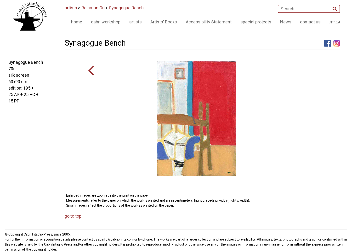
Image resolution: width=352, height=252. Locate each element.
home (76, 22)
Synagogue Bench (126, 8)
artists (71, 8)
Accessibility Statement (209, 22)
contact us (310, 22)
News (285, 22)
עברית (334, 22)
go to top (73, 216)
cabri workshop (105, 22)
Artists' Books (163, 22)
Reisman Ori (93, 8)
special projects (255, 22)
